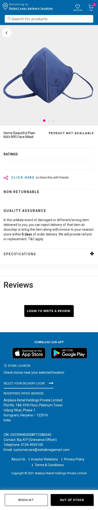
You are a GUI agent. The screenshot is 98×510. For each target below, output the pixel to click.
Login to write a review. (49, 311)
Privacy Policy (74, 459)
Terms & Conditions (49, 465)
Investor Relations (44, 459)
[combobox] (49, 19)
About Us (18, 459)
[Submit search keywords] (9, 18)
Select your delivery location (31, 8)
